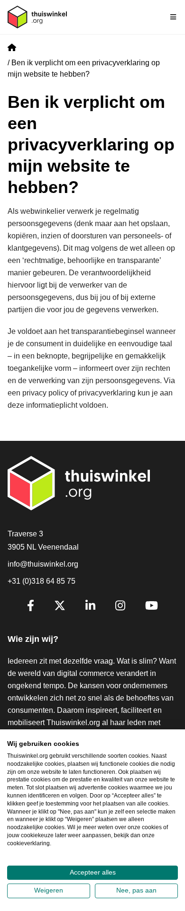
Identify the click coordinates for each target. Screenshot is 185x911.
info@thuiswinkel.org (43, 564)
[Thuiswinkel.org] (37, 17)
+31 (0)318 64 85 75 (41, 581)
